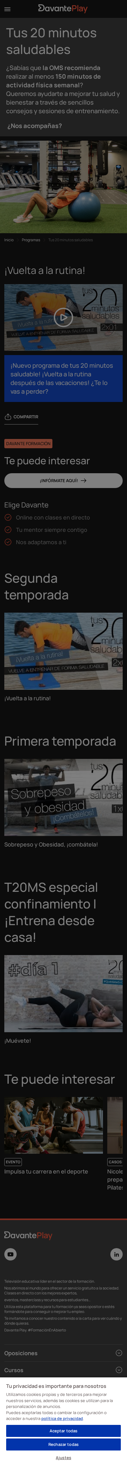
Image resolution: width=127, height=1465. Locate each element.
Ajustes (63, 1457)
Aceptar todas (64, 1431)
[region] (63, 1421)
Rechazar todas (63, 1444)
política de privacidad (62, 1418)
